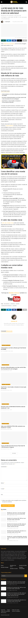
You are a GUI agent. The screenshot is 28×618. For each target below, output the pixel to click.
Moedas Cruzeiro (14, 568)
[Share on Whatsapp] (3, 40)
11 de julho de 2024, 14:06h (17, 21)
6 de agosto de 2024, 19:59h (7, 370)
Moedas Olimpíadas (6, 345)
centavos (13, 303)
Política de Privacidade (5, 611)
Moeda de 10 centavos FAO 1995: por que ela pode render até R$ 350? (16, 519)
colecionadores (9, 125)
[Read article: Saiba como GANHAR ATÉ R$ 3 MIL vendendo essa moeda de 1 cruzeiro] (14, 418)
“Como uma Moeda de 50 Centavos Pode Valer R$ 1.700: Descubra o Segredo (13, 446)
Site (2, 494)
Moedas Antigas (5, 364)
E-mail (3, 488)
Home (2, 5)
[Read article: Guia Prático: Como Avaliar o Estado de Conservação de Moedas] (14, 379)
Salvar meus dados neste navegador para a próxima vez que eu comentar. (14, 501)
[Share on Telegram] (8, 40)
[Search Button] (26, 2)
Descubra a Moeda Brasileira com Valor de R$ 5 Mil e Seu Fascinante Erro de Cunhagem (14, 98)
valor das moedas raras (7, 223)
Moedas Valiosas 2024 (5, 615)
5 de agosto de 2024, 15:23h (7, 390)
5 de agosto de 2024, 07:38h (7, 429)
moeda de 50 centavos (9, 43)
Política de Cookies (15, 609)
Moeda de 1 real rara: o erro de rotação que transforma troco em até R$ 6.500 (16, 513)
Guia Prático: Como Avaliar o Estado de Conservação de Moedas (11, 101)
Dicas (2, 565)
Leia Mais (14, 453)
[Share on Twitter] (19, 40)
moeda (17, 303)
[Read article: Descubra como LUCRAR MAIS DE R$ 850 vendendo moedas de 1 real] (14, 398)
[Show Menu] (1, 2)
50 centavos (6, 303)
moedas (14, 305)
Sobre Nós (3, 609)
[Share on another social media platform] (24, 40)
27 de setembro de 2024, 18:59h (7, 351)
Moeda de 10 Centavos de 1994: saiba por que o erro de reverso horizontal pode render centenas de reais (16, 525)
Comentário (4, 466)
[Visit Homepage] (14, 2)
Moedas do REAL (7, 5)
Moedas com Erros (6, 384)
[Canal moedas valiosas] (14, 299)
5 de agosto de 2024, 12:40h (7, 409)
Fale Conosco (3, 612)
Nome (3, 483)
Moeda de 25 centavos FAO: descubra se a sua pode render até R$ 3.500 (16, 531)
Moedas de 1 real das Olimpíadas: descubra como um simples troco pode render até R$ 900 (17, 538)
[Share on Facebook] (14, 40)
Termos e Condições (16, 611)
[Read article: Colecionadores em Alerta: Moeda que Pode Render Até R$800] (14, 340)
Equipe (8, 609)
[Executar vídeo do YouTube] (14, 161)
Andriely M (7, 21)
